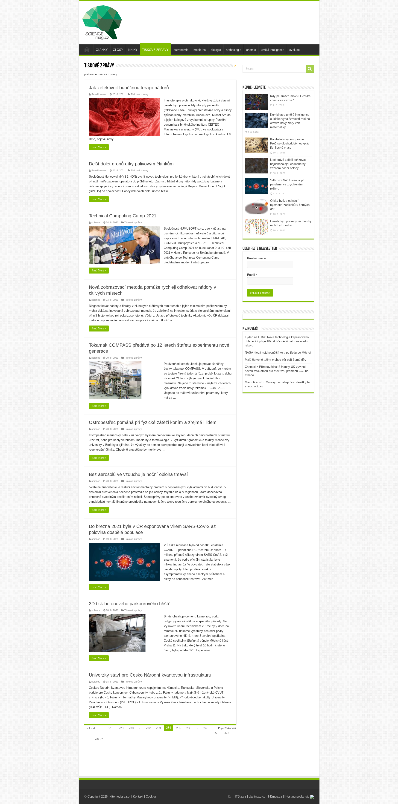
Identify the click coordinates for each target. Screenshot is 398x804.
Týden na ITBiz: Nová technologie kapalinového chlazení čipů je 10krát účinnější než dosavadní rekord (277, 341)
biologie (216, 50)
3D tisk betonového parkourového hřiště (129, 603)
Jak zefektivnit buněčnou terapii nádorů (129, 87)
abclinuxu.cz (257, 796)
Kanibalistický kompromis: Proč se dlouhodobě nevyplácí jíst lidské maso (290, 143)
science (95, 222)
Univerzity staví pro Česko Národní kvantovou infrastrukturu (150, 674)
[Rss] (229, 796)
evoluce (294, 50)
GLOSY (118, 50)
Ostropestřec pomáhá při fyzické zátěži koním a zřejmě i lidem (153, 422)
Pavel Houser (99, 94)
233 (158, 728)
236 (188, 728)
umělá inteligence (272, 50)
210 (110, 728)
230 (131, 728)
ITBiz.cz (240, 796)
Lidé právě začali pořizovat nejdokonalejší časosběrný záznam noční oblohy (288, 164)
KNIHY (133, 50)
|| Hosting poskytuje (296, 796)
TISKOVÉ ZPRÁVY (155, 50)
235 (178, 728)
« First (91, 728)
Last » (99, 738)
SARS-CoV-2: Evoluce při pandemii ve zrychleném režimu (287, 184)
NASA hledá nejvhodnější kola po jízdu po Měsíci (278, 352)
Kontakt (138, 796)
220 (121, 728)
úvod (87, 49)
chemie (251, 50)
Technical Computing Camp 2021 (122, 215)
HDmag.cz (275, 796)
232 (148, 728)
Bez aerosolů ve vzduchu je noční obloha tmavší (138, 474)
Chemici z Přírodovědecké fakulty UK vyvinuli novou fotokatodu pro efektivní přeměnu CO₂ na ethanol (276, 371)
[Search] (310, 69)
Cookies (151, 796)
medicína (199, 50)
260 (226, 733)
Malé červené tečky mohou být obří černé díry (275, 359)
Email (252, 275)
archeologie (233, 50)
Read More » (99, 147)
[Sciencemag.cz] (102, 21)
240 (205, 728)
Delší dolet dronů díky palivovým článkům (131, 163)
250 (216, 733)
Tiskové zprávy (139, 94)
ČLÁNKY (102, 50)
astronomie (181, 50)
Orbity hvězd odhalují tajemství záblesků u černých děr (290, 205)
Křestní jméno (256, 258)
